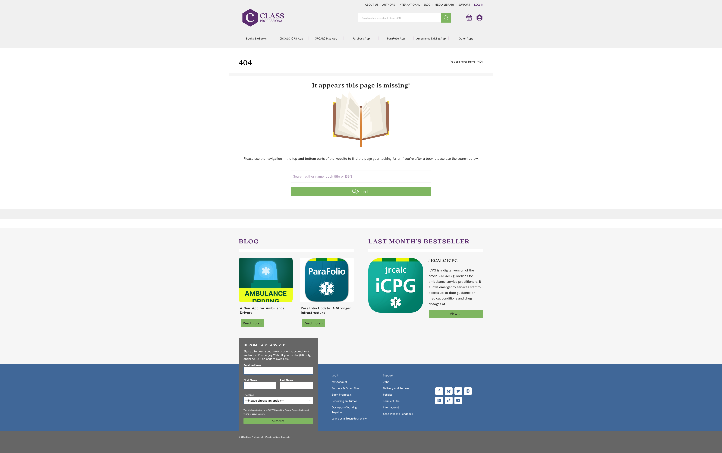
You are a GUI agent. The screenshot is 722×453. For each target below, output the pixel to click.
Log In (478, 5)
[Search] (446, 18)
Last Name (286, 380)
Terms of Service (251, 414)
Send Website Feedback (398, 414)
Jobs (386, 382)
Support (464, 5)
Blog (427, 5)
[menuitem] (256, 38)
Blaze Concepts (282, 437)
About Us (371, 5)
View (454, 314)
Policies (387, 395)
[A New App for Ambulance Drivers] (266, 280)
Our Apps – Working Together (344, 410)
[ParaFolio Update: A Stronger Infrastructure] (327, 280)
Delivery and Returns (396, 388)
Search (363, 191)
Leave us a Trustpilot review (349, 418)
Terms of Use (391, 401)
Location (248, 395)
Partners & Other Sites (345, 388)
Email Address (252, 365)
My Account (339, 382)
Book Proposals (342, 395)
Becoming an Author (344, 401)
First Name (250, 380)
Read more (251, 323)
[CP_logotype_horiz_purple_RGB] (263, 17)
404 (245, 62)
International (409, 5)
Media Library (444, 5)
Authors (388, 5)
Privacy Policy (298, 410)
